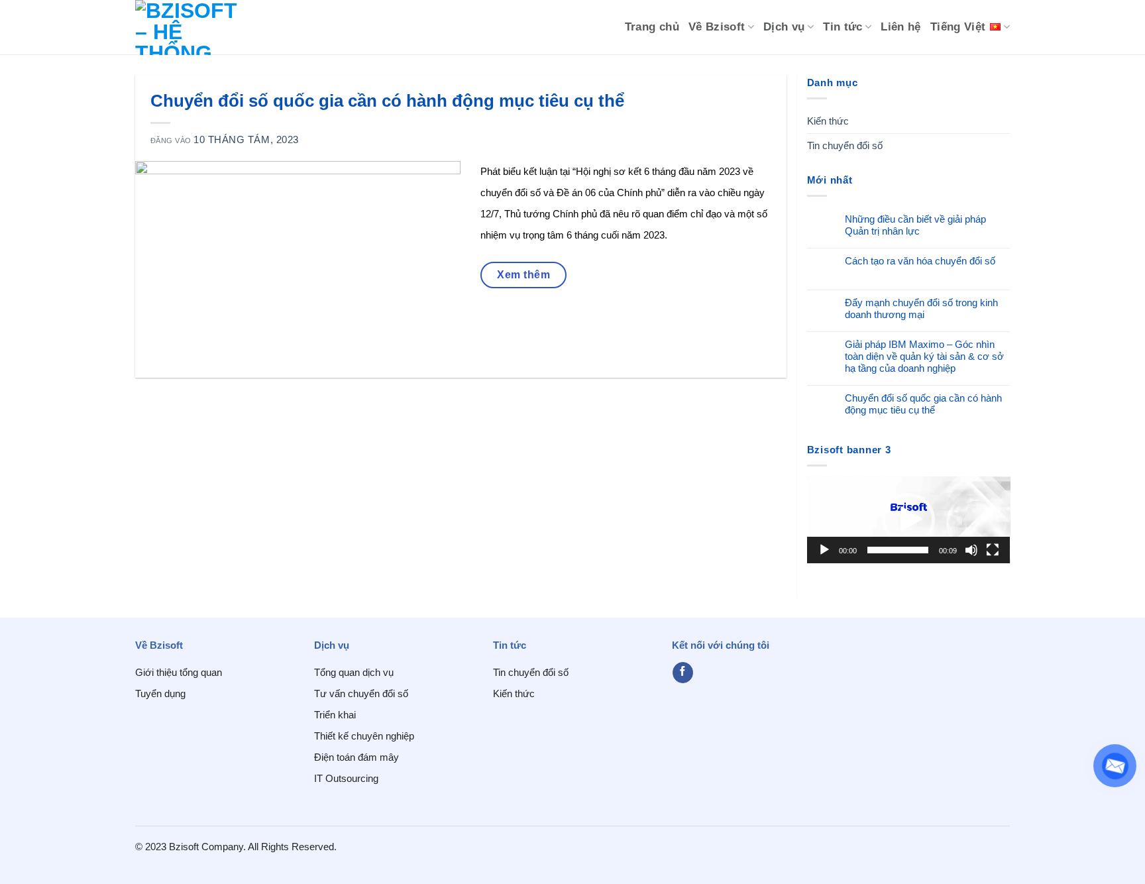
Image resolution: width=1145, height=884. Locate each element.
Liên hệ (901, 27)
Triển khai (335, 714)
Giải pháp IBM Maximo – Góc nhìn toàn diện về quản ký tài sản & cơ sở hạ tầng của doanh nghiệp (924, 356)
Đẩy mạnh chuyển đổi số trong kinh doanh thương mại (921, 308)
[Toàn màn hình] (992, 550)
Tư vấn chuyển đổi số (361, 693)
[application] (908, 519)
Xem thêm (523, 274)
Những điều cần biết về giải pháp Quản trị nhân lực (915, 225)
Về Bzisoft (716, 27)
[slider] (898, 550)
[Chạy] (824, 550)
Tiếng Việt (958, 27)
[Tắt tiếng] (971, 550)
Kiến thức (828, 121)
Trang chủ (652, 27)
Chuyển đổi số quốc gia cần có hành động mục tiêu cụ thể (923, 403)
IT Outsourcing (346, 778)
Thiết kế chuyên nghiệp (364, 736)
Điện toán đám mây (356, 757)
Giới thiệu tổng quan (178, 672)
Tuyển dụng (160, 693)
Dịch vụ (784, 27)
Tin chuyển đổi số (845, 145)
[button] (908, 519)
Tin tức (843, 27)
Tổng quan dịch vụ (354, 672)
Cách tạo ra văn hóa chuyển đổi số (920, 260)
